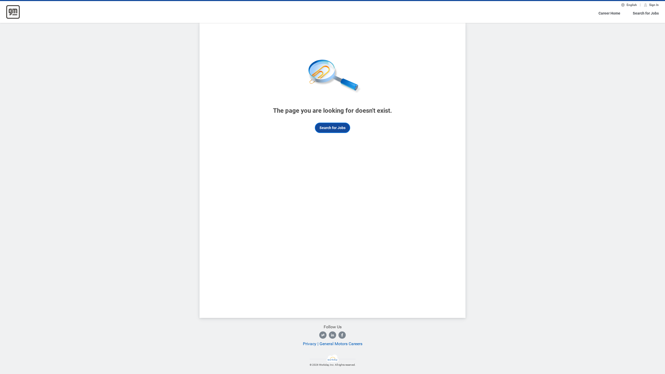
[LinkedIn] (332, 335)
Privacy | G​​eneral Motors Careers (332, 343)
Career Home (609, 13)
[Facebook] (342, 335)
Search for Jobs (646, 13)
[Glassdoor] (323, 335)
